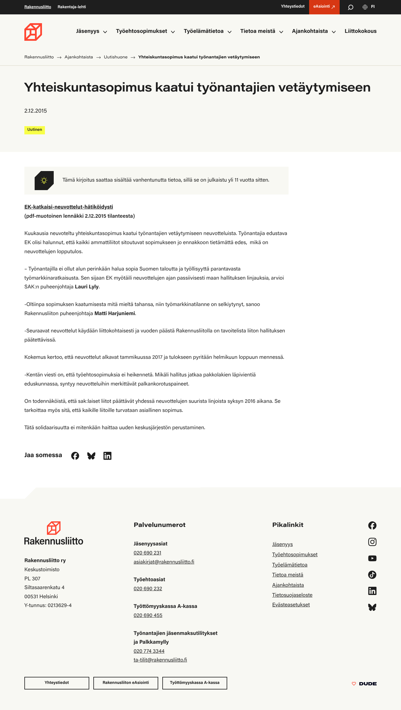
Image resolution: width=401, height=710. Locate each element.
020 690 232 (148, 589)
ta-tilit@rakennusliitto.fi (160, 660)
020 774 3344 (149, 651)
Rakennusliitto (37, 7)
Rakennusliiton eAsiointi (126, 683)
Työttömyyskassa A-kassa (195, 683)
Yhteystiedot (57, 683)
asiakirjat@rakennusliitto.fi (164, 562)
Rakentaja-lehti (72, 7)
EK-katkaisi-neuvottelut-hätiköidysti (68, 207)
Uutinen (34, 130)
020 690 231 (147, 553)
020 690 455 (148, 615)
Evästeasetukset (291, 605)
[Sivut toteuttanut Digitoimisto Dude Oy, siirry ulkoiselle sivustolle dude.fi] (364, 685)
